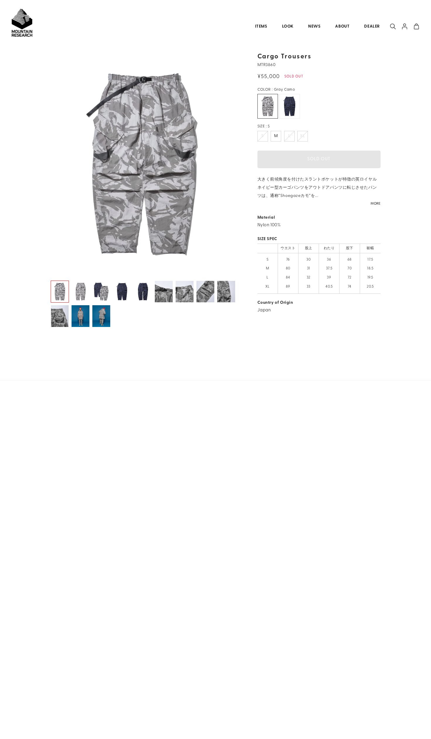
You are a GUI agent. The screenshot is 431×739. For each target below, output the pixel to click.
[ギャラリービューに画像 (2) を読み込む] (80, 292)
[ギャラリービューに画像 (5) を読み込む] (143, 292)
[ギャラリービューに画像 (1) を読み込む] (60, 292)
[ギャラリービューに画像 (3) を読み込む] (101, 292)
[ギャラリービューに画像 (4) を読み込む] (122, 292)
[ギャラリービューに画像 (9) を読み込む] (226, 292)
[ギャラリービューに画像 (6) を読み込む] (164, 292)
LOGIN (405, 26)
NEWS (314, 26)
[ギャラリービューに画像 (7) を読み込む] (184, 292)
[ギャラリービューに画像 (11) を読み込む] (80, 316)
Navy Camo (289, 106)
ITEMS (261, 26)
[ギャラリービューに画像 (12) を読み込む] (101, 316)
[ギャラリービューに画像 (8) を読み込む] (205, 292)
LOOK (287, 26)
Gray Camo (267, 106)
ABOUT (342, 26)
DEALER (372, 26)
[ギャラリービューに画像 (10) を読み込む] (60, 316)
